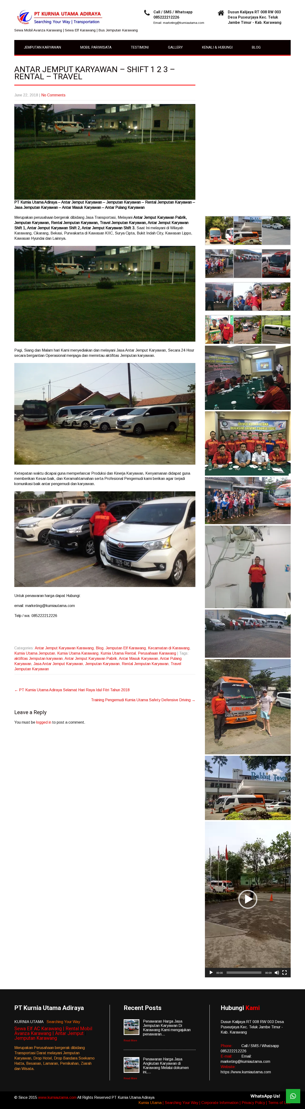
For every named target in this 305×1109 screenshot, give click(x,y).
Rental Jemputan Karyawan (145, 664)
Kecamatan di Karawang (168, 648)
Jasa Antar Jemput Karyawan (58, 664)
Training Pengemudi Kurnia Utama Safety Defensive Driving (143, 700)
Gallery (175, 47)
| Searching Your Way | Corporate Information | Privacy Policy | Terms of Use (227, 1103)
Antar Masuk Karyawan (138, 658)
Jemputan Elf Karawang (126, 648)
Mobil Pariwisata (96, 47)
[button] (219, 231)
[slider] (244, 972)
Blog (256, 47)
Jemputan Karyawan (42, 47)
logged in (43, 722)
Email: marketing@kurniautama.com (178, 23)
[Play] (211, 972)
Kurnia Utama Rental (118, 653)
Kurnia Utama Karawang (77, 653)
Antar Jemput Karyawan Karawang (64, 648)
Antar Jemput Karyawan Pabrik (91, 658)
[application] (248, 899)
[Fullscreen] (284, 972)
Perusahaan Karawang (157, 653)
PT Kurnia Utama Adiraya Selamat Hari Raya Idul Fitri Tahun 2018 (72, 690)
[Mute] (276, 972)
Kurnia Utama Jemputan (34, 653)
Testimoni (140, 47)
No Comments (53, 95)
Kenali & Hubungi (217, 47)
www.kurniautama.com (57, 1097)
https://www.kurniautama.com (246, 1072)
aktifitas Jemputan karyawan (38, 658)
